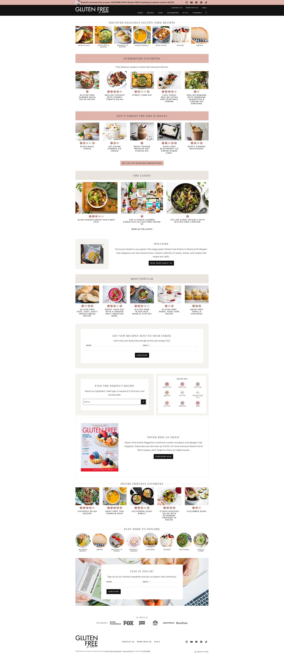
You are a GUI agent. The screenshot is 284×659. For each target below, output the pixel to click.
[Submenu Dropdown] (155, 12)
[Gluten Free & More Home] (92, 10)
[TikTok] (206, 2)
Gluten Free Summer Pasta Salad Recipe (87, 97)
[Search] (206, 12)
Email (147, 345)
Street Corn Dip (142, 95)
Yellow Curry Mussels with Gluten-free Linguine (187, 221)
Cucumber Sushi (197, 511)
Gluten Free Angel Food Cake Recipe (169, 311)
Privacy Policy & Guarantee (112, 651)
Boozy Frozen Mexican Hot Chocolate (142, 148)
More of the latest (142, 229)
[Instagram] (186, 2)
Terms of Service (128, 651)
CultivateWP (146, 651)
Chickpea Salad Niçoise (87, 512)
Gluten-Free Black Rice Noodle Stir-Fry (142, 311)
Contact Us (177, 8)
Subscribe (142, 355)
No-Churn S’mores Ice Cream (115, 148)
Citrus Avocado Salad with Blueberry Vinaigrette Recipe (169, 515)
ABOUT (140, 13)
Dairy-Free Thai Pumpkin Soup (114, 512)
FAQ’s (204, 8)
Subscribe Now (163, 456)
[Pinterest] (201, 2)
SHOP (160, 13)
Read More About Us (161, 263)
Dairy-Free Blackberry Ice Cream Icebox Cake (169, 149)
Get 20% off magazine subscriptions (142, 163)
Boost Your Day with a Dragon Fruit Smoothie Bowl (114, 312)
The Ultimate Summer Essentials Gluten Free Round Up (142, 222)
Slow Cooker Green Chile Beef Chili (96, 221)
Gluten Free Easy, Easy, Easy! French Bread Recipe (87, 312)
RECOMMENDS (173, 13)
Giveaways (197, 13)
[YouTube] (191, 2)
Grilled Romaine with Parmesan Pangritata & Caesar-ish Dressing (197, 99)
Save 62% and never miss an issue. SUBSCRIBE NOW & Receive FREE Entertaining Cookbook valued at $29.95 (127, 2)
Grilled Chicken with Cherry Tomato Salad (115, 97)
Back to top (203, 652)
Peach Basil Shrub (87, 147)
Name (89, 345)
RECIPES (150, 13)
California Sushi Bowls (142, 512)
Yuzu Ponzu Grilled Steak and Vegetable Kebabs (169, 98)
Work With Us (192, 8)
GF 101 (185, 13)
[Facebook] (196, 2)
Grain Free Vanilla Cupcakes (196, 311)
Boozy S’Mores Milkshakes (196, 147)
